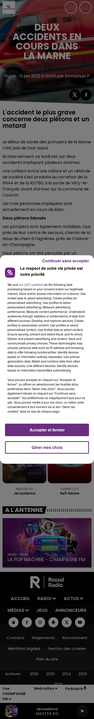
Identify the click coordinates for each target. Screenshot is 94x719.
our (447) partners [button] (31, 284)
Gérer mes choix (47, 447)
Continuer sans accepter (65, 261)
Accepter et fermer (47, 430)
